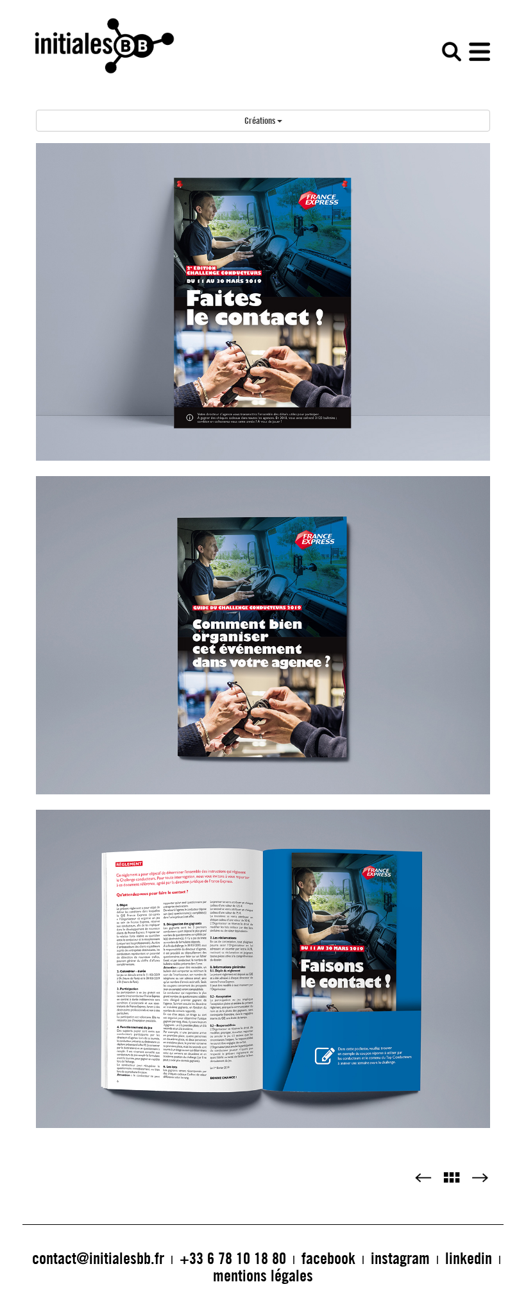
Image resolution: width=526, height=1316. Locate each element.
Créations (260, 120)
